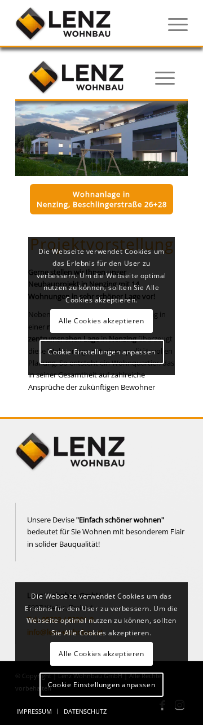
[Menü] (172, 23)
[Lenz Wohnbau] (84, 23)
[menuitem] (172, 23)
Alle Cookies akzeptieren (101, 653)
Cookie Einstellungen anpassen (101, 684)
